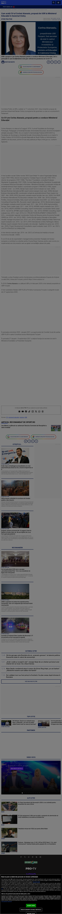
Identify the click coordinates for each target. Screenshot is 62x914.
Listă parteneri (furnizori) (6, 901)
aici (2, 888)
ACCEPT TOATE (31, 905)
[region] (31, 894)
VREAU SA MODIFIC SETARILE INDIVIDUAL (31, 909)
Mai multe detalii (36, 881)
